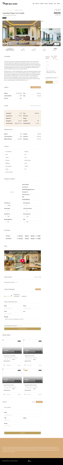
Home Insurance (26, 214)
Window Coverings (8, 172)
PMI (24, 219)
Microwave (7, 160)
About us (37, 3)
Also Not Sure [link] (29, 394)
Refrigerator (7, 163)
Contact (58, 3)
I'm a (24, 311)
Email (5, 311)
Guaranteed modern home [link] (31, 385)
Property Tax (7, 214)
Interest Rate (7, 208)
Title (5, 418)
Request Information (22, 328)
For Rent (41, 3)
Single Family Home (10, 10)
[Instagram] (48, 461)
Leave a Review (39, 401)
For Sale (46, 3)
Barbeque (26, 151)
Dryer (6, 154)
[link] (12, 346)
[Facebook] (44, 461)
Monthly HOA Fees (8, 219)
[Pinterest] (57, 461)
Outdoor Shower (28, 160)
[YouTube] (55, 461)
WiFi (25, 169)
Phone (24, 305)
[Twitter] (46, 461)
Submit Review (22, 433)
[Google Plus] (53, 461)
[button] (55, 10)
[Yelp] (59, 461)
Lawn (26, 157)
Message (6, 316)
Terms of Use (19, 325)
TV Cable (26, 166)
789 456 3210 (16, 296)
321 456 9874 (23, 296)
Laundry (7, 157)
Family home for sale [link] (29, 355)
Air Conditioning (8, 151)
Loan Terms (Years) (27, 208)
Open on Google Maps (36, 87)
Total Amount (7, 203)
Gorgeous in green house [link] (9, 355)
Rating (24, 418)
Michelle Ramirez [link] (8, 365)
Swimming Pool (8, 166)
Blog (55, 3)
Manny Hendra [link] (29, 365)
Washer (6, 169)
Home (34, 3)
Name (5, 305)
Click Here (16, 282)
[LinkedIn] (50, 461)
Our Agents (51, 3)
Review (5, 423)
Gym (25, 154)
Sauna (26, 163)
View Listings (38, 289)
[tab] (22, 236)
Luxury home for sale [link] (9, 385)
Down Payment (26, 203)
